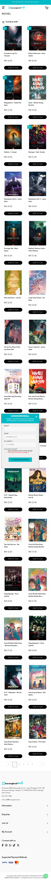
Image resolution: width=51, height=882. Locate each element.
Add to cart (13, 68)
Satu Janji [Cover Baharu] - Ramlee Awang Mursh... (37, 398)
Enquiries (6, 815)
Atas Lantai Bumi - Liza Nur (12, 298)
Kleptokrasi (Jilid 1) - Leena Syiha (37, 200)
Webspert (43, 878)
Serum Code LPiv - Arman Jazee (36, 348)
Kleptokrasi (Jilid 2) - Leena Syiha (13, 200)
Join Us (5, 823)
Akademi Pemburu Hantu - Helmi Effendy (37, 250)
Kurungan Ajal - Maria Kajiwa (11, 250)
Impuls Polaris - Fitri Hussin (37, 742)
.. (36, 764)
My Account (7, 832)
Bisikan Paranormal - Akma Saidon (36, 55)
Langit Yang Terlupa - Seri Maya (36, 299)
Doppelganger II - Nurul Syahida (36, 644)
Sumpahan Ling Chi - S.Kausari (11, 55)
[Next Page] (42, 764)
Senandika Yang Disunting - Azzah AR (13, 398)
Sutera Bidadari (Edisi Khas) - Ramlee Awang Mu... (13, 644)
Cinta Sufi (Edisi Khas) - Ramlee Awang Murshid (36, 546)
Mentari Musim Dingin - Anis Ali (36, 496)
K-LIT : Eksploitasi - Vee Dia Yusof (12, 694)
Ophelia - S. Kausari (10, 152)
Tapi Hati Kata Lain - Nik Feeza (11, 546)
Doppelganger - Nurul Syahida (11, 595)
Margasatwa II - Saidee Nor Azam (12, 104)
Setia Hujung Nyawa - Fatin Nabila (37, 694)
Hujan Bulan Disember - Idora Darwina (11, 743)
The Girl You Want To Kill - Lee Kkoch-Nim (12, 348)
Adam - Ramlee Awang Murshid (35, 104)
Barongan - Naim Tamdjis (36, 152)
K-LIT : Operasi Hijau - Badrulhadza (11, 496)
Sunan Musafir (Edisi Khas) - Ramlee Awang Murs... (37, 595)
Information (7, 806)
